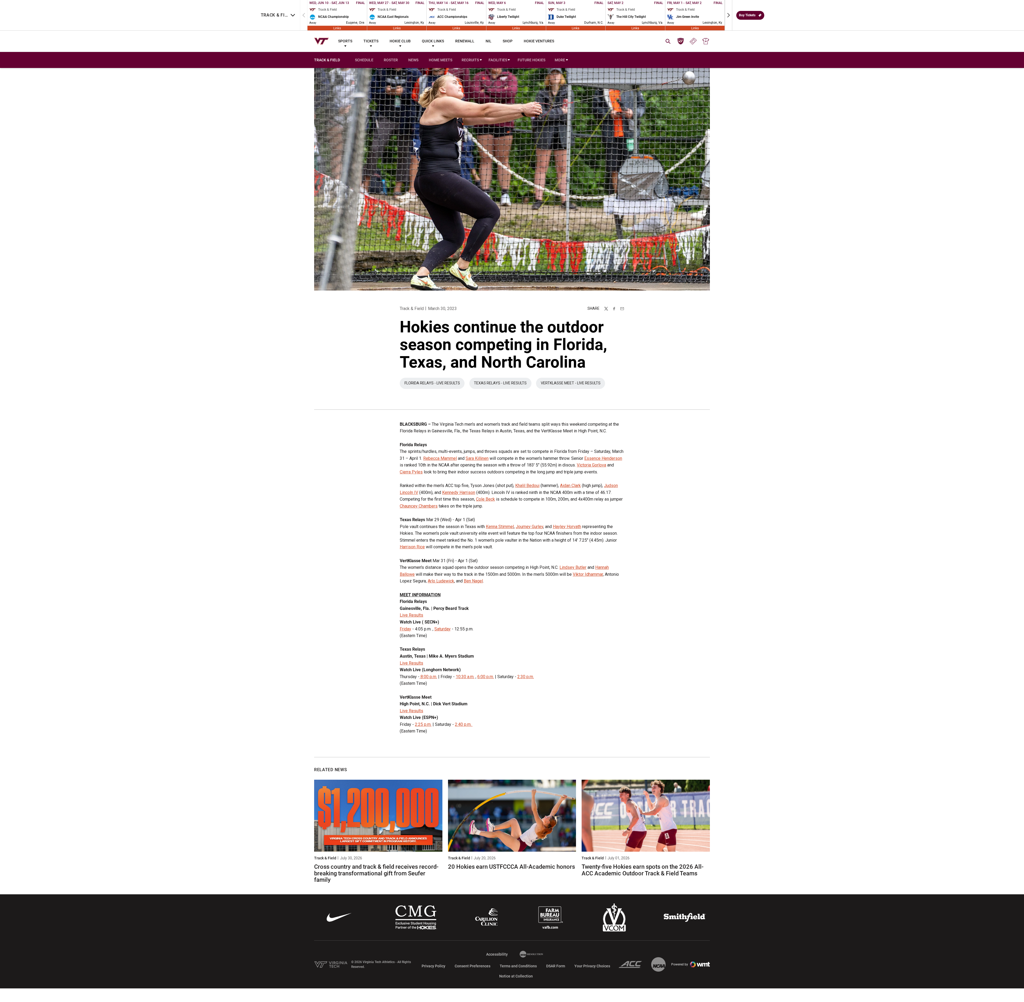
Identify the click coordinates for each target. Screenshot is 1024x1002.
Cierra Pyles (411, 471)
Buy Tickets (747, 15)
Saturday (442, 628)
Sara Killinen (477, 458)
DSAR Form (555, 966)
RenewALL (464, 41)
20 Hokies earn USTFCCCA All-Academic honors (511, 866)
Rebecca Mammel (440, 458)
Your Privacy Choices (592, 966)
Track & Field (412, 308)
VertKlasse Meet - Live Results (573, 384)
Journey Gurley (529, 526)
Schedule (364, 60)
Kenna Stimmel (500, 526)
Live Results (411, 615)
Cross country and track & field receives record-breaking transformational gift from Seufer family (376, 873)
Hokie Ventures (539, 41)
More (560, 60)
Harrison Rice (412, 546)
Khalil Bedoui (527, 485)
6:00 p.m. (485, 676)
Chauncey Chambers (419, 506)
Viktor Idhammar (588, 574)
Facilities (498, 60)
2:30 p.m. (525, 676)
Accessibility (497, 954)
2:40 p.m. (464, 724)
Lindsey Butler (572, 567)
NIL (488, 41)
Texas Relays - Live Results (502, 384)
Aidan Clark (570, 485)
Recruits (470, 60)
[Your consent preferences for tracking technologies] (9, 993)
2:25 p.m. (423, 724)
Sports (345, 41)
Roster (391, 60)
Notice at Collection (516, 976)
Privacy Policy (433, 966)
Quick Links (433, 41)
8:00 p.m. (428, 676)
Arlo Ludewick (441, 581)
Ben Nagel (473, 581)
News (413, 60)
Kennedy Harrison (458, 492)
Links (337, 28)
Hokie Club (400, 41)
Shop (508, 41)
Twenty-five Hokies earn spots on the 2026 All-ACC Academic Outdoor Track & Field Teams (642, 869)
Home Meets (440, 60)
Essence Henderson (603, 458)
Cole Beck (485, 499)
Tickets (370, 41)
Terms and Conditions (518, 966)
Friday (405, 628)
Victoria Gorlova (591, 465)
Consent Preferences (472, 966)
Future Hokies (531, 60)
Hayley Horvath (567, 526)
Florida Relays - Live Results (435, 384)
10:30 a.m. (465, 676)
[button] (728, 15)
